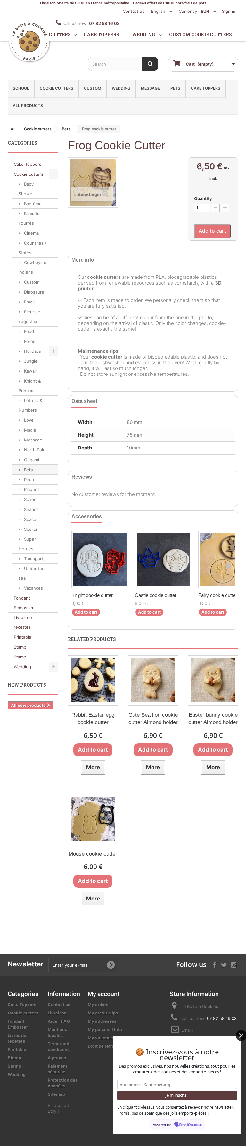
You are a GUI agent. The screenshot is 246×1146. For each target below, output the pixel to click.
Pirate (29, 479)
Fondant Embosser (24, 602)
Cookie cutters (50, 34)
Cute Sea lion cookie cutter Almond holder (153, 718)
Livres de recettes (23, 622)
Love (28, 420)
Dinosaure (33, 292)
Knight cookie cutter (92, 595)
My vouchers (101, 1037)
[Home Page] (11, 129)
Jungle (30, 361)
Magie (29, 429)
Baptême (32, 203)
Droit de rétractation (108, 1046)
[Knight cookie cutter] (99, 559)
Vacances (33, 588)
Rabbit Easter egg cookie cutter (92, 718)
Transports (34, 558)
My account (104, 993)
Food (28, 331)
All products (28, 105)
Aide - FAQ (59, 1021)
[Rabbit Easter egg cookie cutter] (93, 680)
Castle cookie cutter (155, 595)
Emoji (29, 301)
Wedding (143, 34)
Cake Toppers (205, 88)
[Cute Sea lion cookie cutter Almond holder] (153, 680)
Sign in (228, 11)
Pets (175, 88)
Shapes (31, 509)
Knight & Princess (30, 385)
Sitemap (56, 1094)
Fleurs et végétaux (30, 316)
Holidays (32, 351)
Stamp (20, 647)
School (21, 88)
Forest (30, 341)
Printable (22, 637)
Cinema (31, 233)
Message (150, 88)
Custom (92, 88)
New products (27, 685)
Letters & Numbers (30, 405)
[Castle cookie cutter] (163, 559)
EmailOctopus (190, 1124)
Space (29, 519)
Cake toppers (101, 34)
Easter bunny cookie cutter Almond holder (213, 718)
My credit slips (103, 1012)
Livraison (57, 1012)
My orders (98, 1004)
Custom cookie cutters (200, 34)
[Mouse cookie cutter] (93, 819)
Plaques (31, 489)
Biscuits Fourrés (29, 218)
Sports (30, 529)
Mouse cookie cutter (93, 854)
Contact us (133, 11)
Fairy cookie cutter (217, 595)
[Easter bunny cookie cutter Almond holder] (213, 680)
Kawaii (30, 371)
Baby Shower (26, 189)
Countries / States (32, 247)
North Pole (34, 449)
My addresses (102, 1021)
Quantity (203, 198)
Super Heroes (27, 544)
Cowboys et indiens (33, 267)
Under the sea (32, 573)
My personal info (105, 1029)
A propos (57, 1057)
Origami (31, 459)
